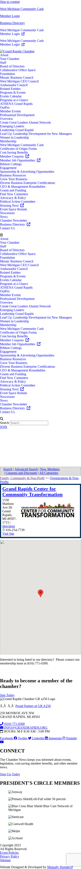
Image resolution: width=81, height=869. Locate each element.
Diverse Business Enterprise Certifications (27, 183)
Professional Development (17, 115)
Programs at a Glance (14, 100)
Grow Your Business (13, 179)
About (4, 55)
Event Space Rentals (13, 209)
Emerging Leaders (12, 126)
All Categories (48, 473)
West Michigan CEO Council (19, 81)
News (4, 216)
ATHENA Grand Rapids (16, 104)
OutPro (5, 107)
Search (4, 423)
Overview (6, 118)
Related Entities (10, 89)
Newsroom (7, 213)
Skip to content (10, 2)
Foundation (7, 74)
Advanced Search (26, 469)
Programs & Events (13, 92)
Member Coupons (12, 156)
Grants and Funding (13, 190)
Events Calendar (11, 96)
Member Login (10, 16)
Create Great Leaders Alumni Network (25, 122)
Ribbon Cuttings (11, 164)
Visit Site (8, 533)
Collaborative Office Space (18, 70)
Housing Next (9, 205)
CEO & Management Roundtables (22, 186)
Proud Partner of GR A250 (33, 706)
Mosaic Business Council (16, 77)
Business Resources (13, 175)
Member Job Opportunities (18, 160)
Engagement (8, 168)
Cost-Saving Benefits (14, 152)
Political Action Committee (17, 201)
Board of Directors (12, 66)
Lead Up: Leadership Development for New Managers (36, 133)
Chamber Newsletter (13, 220)
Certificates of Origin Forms (18, 148)
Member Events (10, 111)
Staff (3, 62)
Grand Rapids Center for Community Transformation (32, 491)
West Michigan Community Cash (22, 9)
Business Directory (12, 23)
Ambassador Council (14, 85)
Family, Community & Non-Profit (22, 478)
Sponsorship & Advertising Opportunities (27, 171)
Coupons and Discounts (21, 473)
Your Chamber (9, 59)
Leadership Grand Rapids (17, 130)
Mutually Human (58, 867)
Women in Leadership (14, 137)
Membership (8, 141)
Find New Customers (14, 194)
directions (8, 526)
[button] (40, 235)
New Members (50, 469)
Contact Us (7, 228)
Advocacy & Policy (13, 198)
